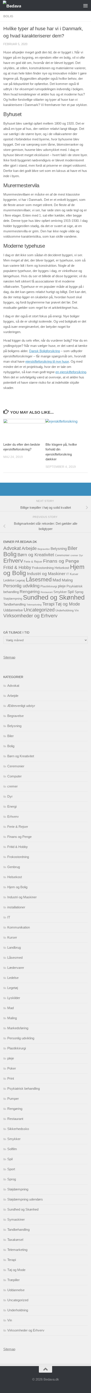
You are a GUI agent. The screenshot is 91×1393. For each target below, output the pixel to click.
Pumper (13, 1098)
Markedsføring (17, 1028)
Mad (57, 580)
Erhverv (13, 560)
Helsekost (62, 568)
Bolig (8, 16)
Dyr (81, 555)
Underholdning (64, 610)
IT (67, 574)
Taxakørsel (15, 1239)
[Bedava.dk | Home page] (15, 6)
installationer (16, 907)
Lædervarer (15, 967)
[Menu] (85, 5)
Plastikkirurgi (48, 586)
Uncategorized (39, 610)
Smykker (60, 592)
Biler (72, 548)
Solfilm (12, 1149)
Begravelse (44, 549)
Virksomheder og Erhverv (30, 615)
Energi (12, 806)
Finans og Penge (61, 560)
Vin (76, 610)
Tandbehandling (14, 604)
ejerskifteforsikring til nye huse (47, 361)
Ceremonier (62, 555)
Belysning (59, 549)
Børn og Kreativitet (35, 554)
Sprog (79, 592)
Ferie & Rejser (33, 561)
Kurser (74, 574)
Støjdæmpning (12, 598)
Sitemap (9, 657)
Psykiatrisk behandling (23, 1088)
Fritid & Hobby (17, 567)
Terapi (48, 604)
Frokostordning (43, 568)
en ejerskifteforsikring (70, 372)
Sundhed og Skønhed (54, 597)
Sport (11, 1169)
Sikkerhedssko (18, 1129)
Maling (67, 580)
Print (10, 1078)
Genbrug (13, 867)
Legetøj (20, 580)
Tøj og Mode (67, 604)
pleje (62, 586)
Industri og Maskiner (46, 573)
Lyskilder (13, 998)
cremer (74, 555)
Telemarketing (34, 604)
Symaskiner (16, 1219)
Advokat (12, 548)
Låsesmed (39, 579)
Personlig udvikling (21, 585)
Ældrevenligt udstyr (21, 706)
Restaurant (47, 592)
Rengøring (30, 591)
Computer (14, 776)
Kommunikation (18, 927)
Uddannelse (13, 610)
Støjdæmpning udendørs (25, 1199)
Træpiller (13, 1280)
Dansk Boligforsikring (44, 351)
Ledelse (9, 580)
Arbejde (29, 548)
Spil (71, 592)
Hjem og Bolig (17, 887)
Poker (11, 1068)
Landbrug (14, 947)
